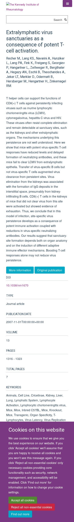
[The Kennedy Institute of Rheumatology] (31, 5)
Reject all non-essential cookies (31, 507)
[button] (67, 3)
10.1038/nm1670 (17, 285)
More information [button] (20, 270)
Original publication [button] (49, 270)
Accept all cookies (22, 500)
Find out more (20, 514)
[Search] (65, 19)
